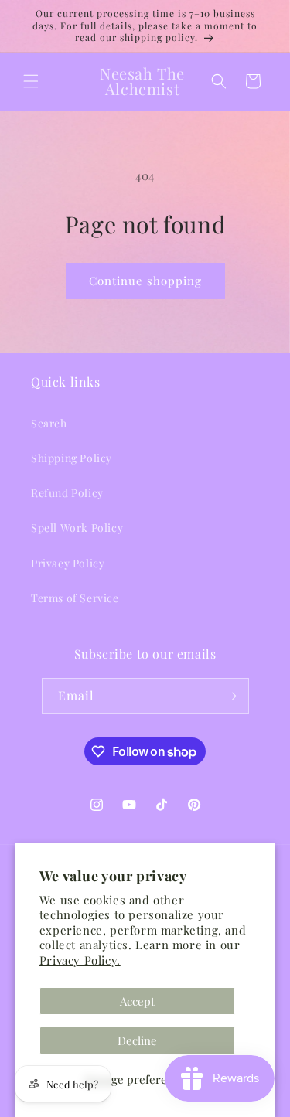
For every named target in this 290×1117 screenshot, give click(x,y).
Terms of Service (75, 598)
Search (49, 423)
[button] (31, 81)
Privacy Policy (67, 563)
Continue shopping (145, 280)
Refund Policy (67, 492)
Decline (137, 1040)
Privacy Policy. (80, 960)
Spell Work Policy (77, 527)
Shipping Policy (71, 458)
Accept (137, 1001)
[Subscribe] (231, 696)
